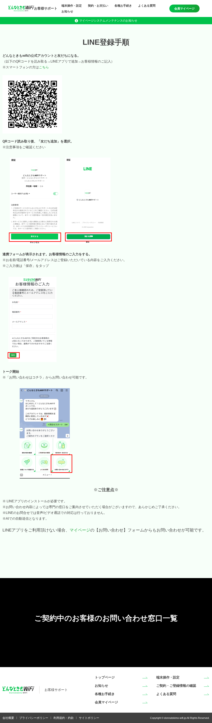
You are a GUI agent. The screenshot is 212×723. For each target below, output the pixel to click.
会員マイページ (184, 8)
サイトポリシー (89, 717)
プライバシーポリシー (33, 717)
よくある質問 (146, 5)
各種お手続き (123, 5)
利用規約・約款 (63, 717)
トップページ (105, 677)
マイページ (80, 530)
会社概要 (8, 717)
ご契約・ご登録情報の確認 (176, 685)
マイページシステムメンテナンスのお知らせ (108, 20)
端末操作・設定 (71, 5)
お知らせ (67, 11)
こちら (44, 67)
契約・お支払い (98, 5)
